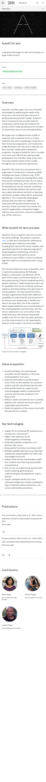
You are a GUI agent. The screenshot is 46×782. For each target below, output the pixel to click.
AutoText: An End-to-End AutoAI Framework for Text (22, 519)
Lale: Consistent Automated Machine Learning (21, 542)
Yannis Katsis (30, 594)
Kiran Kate (6, 594)
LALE (4, 240)
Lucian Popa (7, 625)
